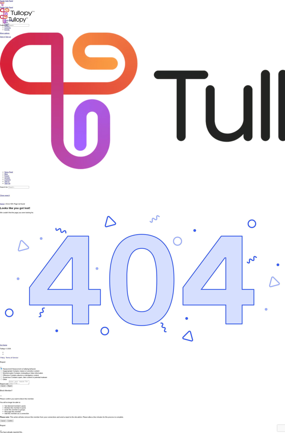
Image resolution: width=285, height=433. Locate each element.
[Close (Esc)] (1, 367)
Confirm (10, 421)
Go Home (3, 345)
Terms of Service (12, 358)
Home (2, 204)
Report (10, 386)
